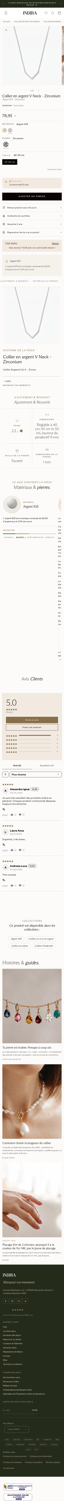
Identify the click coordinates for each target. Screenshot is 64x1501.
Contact (6, 1356)
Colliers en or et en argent (27, 22)
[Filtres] (5, 774)
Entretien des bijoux (12, 1335)
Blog (5, 1360)
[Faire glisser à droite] (38, 90)
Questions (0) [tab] (47, 765)
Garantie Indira (9, 1347)
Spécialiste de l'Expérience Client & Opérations (24, 1394)
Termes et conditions (12, 1364)
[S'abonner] (35, 1410)
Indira (12, 1452)
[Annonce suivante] (60, 4)
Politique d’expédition (34, 1462)
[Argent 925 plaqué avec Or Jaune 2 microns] (4, 130)
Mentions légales (53, 1462)
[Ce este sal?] (18, 1487)
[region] (32, 578)
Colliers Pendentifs (44, 945)
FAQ (5, 1327)
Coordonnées (8, 1468)
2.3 (17, 431)
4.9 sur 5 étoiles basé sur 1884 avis (18, 1315)
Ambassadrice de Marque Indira (17, 1390)
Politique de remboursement (15, 1456)
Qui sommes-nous (11, 1377)
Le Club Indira (9, 1331)
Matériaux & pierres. (46, 281)
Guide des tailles (54, 169)
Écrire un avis (32, 720)
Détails (55, 243)
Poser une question (31, 727)
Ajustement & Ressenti (15, 281)
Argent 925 (16, 938)
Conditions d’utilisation (12, 1462)
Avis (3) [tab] (17, 765)
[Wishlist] (46, 13)
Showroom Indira (11, 1381)
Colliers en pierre (52, 22)
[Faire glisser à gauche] (25, 90)
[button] (6, 13)
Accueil (6, 22)
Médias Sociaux (10, 1385)
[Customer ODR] (18, 1497)
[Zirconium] (6, 144)
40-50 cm (9, 162)
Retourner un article (12, 1339)
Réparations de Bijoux (13, 1351)
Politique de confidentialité (41, 1456)
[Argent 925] (10, 130)
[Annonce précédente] (3, 4)
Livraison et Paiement (12, 1343)
